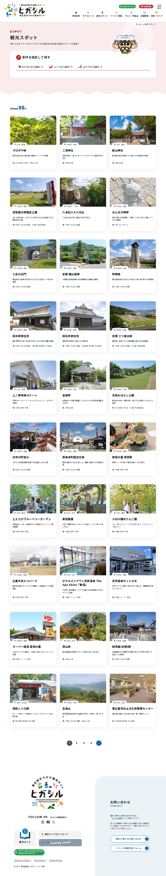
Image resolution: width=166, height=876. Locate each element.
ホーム (139, 24)
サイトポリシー (40, 860)
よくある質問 (117, 818)
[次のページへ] (98, 743)
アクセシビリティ (56, 860)
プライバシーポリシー (22, 860)
